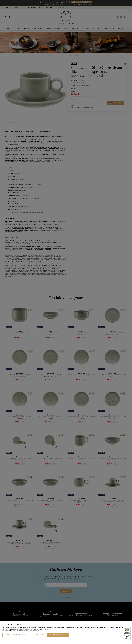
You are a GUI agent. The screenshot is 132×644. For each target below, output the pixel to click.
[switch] (126, 638)
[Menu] (129, 628)
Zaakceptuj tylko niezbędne (16, 634)
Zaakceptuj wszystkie (58, 634)
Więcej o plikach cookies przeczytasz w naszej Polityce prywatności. (20, 630)
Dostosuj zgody (38, 634)
